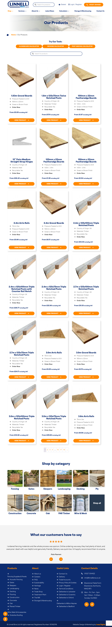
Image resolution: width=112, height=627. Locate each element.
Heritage (37, 586)
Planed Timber (15, 606)
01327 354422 (95, 5)
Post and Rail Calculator (82, 46)
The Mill (37, 598)
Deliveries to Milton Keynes (67, 603)
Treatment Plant (40, 595)
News (36, 589)
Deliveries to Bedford (66, 606)
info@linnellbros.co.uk (92, 578)
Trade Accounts (64, 580)
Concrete (13, 600)
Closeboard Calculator (29, 46)
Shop (9, 11)
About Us (35, 11)
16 (58, 450)
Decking (13, 591)
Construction (14, 597)
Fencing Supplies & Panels (17, 576)
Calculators (63, 11)
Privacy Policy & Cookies (67, 583)
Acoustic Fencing (16, 579)
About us (37, 574)
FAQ (36, 580)
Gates (12, 582)
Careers (37, 577)
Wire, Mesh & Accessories (16, 612)
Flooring (13, 594)
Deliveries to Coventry (67, 595)
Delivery (62, 577)
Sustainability (39, 583)
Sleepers (13, 585)
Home (13, 35)
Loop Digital (100, 624)
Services (21, 11)
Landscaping (14, 588)
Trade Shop (38, 592)
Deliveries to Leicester (67, 592)
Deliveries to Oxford (66, 598)
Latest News (49, 11)
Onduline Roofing (16, 615)
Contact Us (100, 11)
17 (61, 450)
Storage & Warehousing (82, 11)
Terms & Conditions (66, 589)
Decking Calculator (55, 46)
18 (64, 450)
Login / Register (65, 586)
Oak (11, 603)
